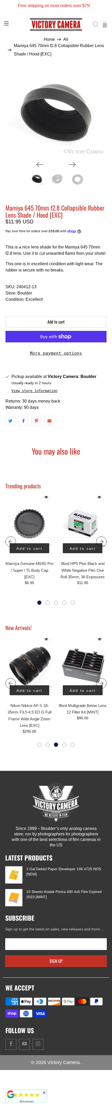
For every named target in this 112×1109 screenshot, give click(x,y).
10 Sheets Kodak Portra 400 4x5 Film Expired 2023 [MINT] (64, 894)
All (65, 39)
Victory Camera (63, 1062)
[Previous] (39, 164)
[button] (39, 603)
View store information (34, 391)
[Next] (72, 164)
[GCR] (10, 1094)
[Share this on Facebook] (23, 421)
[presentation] (10, 541)
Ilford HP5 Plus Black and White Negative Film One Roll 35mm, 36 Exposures (82, 570)
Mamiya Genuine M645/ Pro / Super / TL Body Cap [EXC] (29, 570)
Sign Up (56, 961)
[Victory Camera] (56, 24)
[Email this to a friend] (49, 421)
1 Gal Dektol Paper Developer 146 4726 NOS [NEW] (63, 871)
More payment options (56, 353)
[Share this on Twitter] (10, 421)
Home (49, 39)
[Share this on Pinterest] (36, 421)
